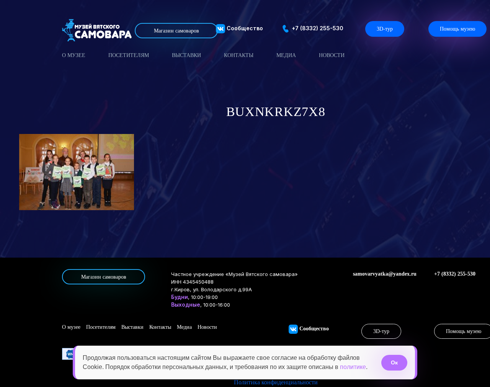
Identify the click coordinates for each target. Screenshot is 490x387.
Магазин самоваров (176, 31)
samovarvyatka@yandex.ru (384, 274)
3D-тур (385, 29)
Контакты (238, 55)
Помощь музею (457, 29)
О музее (73, 55)
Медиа (286, 55)
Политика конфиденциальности (276, 382)
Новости (332, 55)
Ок (394, 362)
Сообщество (244, 28)
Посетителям (128, 55)
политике (353, 367)
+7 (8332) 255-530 (316, 28)
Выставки (186, 55)
